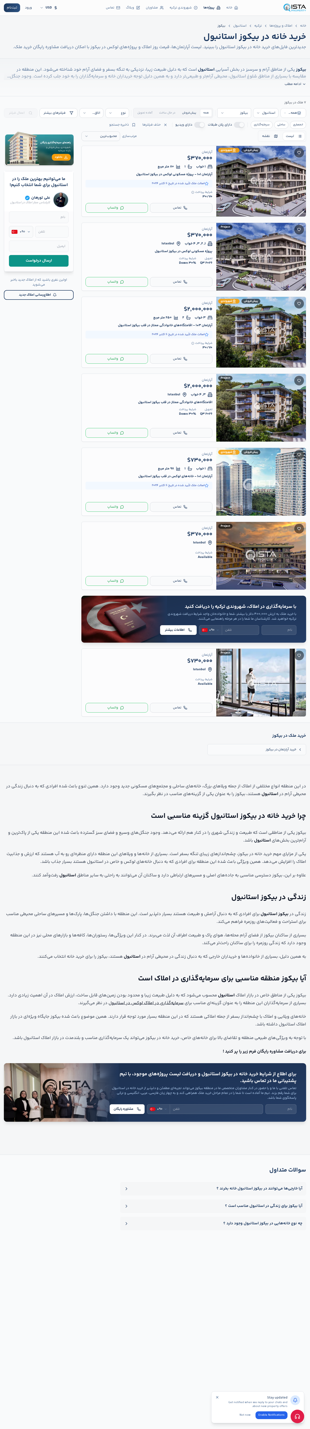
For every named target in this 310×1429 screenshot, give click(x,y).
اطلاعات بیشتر (175, 630)
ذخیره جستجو (119, 125)
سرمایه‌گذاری (262, 124)
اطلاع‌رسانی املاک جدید (35, 295)
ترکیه (258, 25)
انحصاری (298, 124)
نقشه (266, 136)
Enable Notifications (271, 1415)
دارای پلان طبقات (220, 124)
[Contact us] (297, 1416)
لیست (290, 136)
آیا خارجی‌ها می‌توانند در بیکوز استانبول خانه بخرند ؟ (259, 1189)
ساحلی (281, 124)
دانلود (58, 157)
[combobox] (293, 113)
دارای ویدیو (183, 124)
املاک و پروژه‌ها (281, 25)
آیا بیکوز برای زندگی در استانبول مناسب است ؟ (263, 1206)
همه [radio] (206, 113)
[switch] (239, 125)
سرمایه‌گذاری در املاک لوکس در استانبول (146, 1003)
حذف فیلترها (151, 125)
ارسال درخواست (39, 261)
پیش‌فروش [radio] (189, 113)
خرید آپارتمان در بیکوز (281, 749)
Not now (245, 1415)
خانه (303, 25)
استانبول (240, 25)
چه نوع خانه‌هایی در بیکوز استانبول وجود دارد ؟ (262, 1223)
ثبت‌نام (12, 7)
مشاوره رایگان (123, 1109)
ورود (28, 7)
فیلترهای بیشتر (55, 113)
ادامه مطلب (293, 84)
